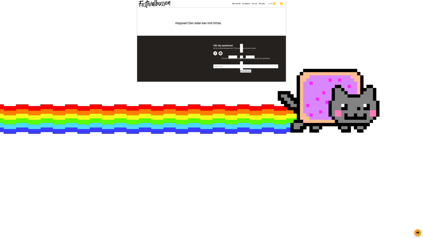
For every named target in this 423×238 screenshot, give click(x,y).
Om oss (254, 4)
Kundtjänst (246, 4)
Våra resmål (236, 4)
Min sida (262, 4)
